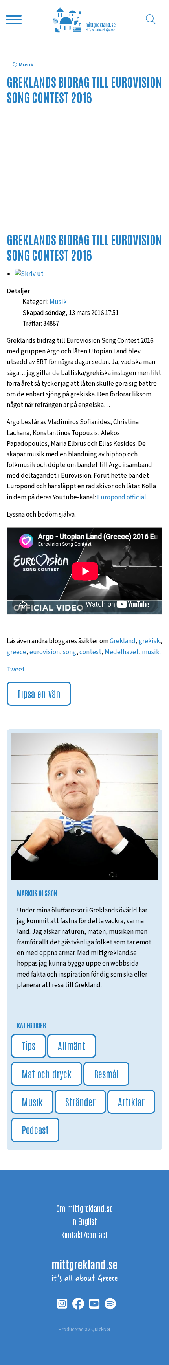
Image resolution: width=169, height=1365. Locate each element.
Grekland (123, 641)
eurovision (44, 652)
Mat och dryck (47, 1073)
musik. (151, 652)
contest (90, 652)
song (69, 652)
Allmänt (71, 1045)
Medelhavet (122, 652)
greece (16, 652)
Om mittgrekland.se (84, 1208)
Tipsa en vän (39, 693)
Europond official (121, 497)
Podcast (35, 1129)
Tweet (16, 669)
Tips (28, 1045)
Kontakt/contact (84, 1234)
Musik (25, 65)
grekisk (149, 641)
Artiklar (131, 1101)
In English (84, 1221)
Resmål (106, 1073)
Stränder (80, 1101)
